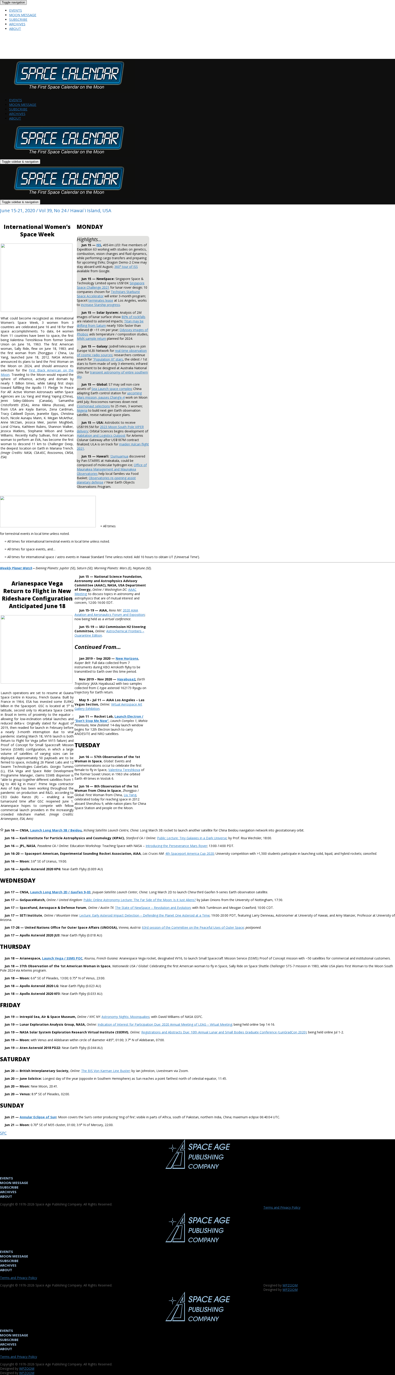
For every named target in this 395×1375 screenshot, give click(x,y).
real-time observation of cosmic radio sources (112, 352)
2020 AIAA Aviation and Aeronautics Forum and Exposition (110, 612)
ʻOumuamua (119, 456)
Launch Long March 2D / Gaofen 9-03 (60, 892)
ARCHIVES (17, 24)
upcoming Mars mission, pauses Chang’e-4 (109, 395)
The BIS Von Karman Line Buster (105, 1071)
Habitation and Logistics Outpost (101, 435)
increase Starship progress (100, 305)
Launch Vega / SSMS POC (62, 958)
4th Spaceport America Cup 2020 (189, 853)
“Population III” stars (108, 359)
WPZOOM (290, 1285)
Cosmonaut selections (93, 406)
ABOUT (15, 28)
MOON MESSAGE (22, 15)
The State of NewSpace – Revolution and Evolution (153, 907)
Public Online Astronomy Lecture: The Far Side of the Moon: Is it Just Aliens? (139, 900)
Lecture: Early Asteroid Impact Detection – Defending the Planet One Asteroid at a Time (144, 915)
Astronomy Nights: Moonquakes (125, 1016)
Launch (56, 830)
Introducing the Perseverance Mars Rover (176, 846)
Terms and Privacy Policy (281, 1207)
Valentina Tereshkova (124, 770)
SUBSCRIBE (18, 19)
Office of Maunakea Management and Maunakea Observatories (112, 469)
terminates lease (100, 300)
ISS (98, 245)
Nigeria (82, 410)
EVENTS (15, 10)
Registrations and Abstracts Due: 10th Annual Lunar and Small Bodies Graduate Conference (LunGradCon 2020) (224, 1032)
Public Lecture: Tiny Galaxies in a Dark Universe (192, 838)
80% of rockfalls (133, 317)
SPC (3, 1133)
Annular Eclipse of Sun (38, 1117)
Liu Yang (130, 795)
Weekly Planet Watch (16, 568)
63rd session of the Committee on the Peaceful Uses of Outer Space (193, 927)
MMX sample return (91, 338)
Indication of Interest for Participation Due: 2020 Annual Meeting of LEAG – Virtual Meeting (165, 1024)
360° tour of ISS (126, 266)
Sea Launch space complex (111, 389)
